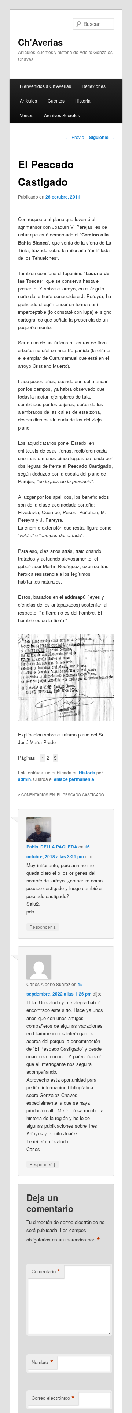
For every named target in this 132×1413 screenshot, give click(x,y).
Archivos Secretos (62, 115)
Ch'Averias (40, 42)
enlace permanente (74, 779)
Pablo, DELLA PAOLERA (51, 846)
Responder (42, 926)
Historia (83, 100)
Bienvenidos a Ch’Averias (45, 86)
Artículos (28, 100)
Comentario (46, 1271)
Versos (26, 115)
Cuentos (56, 100)
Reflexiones (94, 86)
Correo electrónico (53, 1398)
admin (24, 779)
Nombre (43, 1362)
